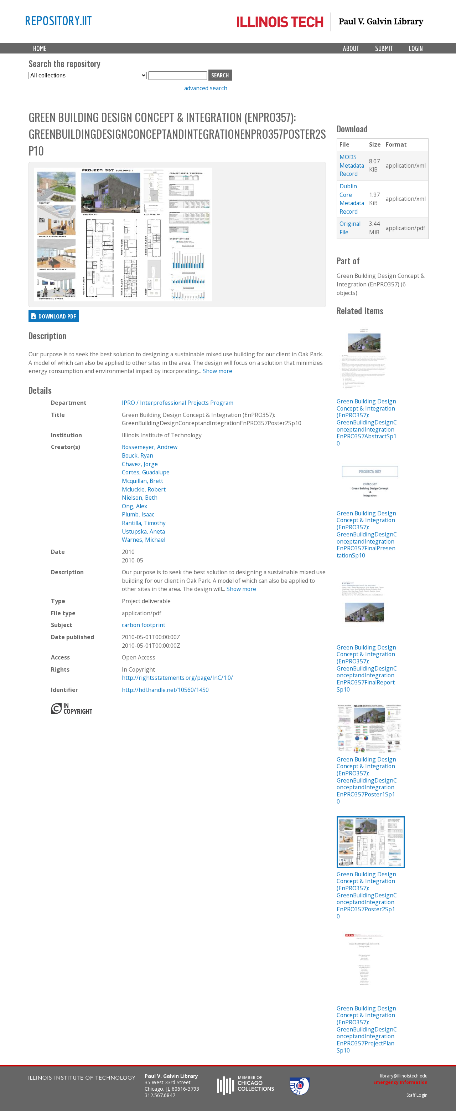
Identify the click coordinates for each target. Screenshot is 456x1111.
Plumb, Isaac (138, 514)
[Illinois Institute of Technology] (81, 1079)
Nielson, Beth (139, 497)
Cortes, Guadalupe (146, 472)
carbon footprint (143, 625)
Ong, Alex (134, 506)
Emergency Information (400, 1082)
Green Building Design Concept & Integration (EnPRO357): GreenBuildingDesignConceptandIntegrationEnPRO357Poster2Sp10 (367, 895)
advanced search (205, 88)
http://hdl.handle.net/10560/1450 (165, 690)
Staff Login (417, 1095)
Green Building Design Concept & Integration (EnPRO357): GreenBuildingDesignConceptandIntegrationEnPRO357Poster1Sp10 (367, 780)
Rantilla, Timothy (144, 523)
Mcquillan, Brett (142, 481)
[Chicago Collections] (245, 1093)
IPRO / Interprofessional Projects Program (177, 403)
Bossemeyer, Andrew (149, 447)
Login (416, 48)
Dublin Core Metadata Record (352, 198)
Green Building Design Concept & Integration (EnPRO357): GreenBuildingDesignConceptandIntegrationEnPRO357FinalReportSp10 (367, 668)
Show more (217, 371)
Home (40, 48)
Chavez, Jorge (140, 464)
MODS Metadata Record (352, 165)
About (351, 48)
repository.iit (58, 20)
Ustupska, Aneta (143, 531)
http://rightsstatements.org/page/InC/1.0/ (177, 678)
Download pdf (57, 316)
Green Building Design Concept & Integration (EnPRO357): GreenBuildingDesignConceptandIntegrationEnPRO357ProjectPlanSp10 (367, 1029)
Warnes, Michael (143, 540)
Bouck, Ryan (137, 455)
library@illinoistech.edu (404, 1076)
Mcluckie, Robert (144, 489)
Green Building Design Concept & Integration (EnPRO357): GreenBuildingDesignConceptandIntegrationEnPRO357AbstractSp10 (367, 422)
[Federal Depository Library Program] (300, 1093)
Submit (384, 48)
